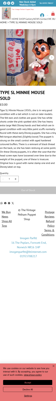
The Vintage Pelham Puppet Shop (23, 9)
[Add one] (15, 179)
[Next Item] (51, 57)
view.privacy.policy (33, 374)
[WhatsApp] (1, 203)
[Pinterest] (8, 3)
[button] (53, 13)
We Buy (6, 212)
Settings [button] (28, 395)
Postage (49, 212)
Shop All (7, 221)
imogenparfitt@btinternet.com (28, 252)
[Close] (51, 368)
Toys (4, 226)
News (5, 216)
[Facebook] (4, 3)
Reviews (49, 216)
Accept (27, 382)
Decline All (28, 389)
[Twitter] (12, 3)
